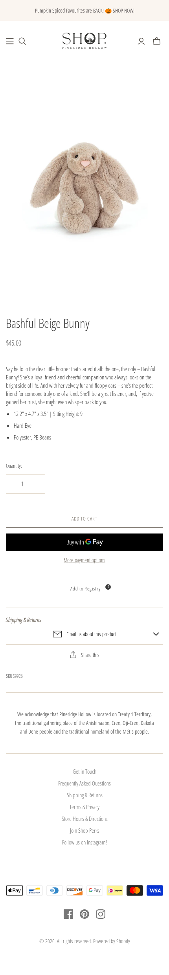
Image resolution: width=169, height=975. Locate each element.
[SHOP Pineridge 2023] (10, 41)
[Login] (141, 41)
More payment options (84, 560)
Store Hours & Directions (85, 818)
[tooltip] (108, 587)
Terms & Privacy (84, 807)
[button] (84, 584)
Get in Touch (84, 771)
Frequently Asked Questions (84, 783)
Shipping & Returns (85, 795)
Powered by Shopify (111, 941)
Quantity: (14, 465)
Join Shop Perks (84, 830)
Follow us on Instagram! (84, 842)
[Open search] (22, 41)
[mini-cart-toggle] (156, 41)
